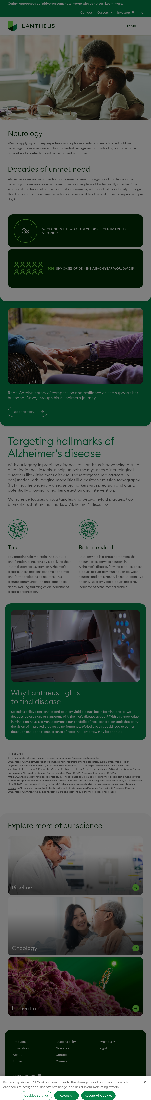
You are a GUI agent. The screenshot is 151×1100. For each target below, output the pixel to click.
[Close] (144, 1082)
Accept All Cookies (98, 1095)
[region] (75, 1088)
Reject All (66, 1095)
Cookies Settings (36, 1095)
